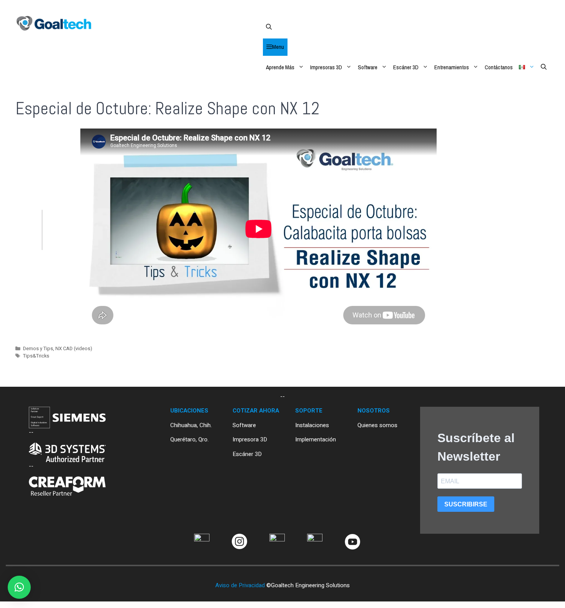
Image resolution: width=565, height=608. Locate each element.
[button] (19, 587)
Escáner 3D (406, 67)
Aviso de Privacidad (240, 585)
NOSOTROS (373, 410)
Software (367, 67)
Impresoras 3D (326, 67)
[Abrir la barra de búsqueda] (406, 26)
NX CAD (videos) (73, 348)
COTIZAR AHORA (256, 410)
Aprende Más (280, 67)
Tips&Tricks (36, 355)
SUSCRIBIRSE (465, 504)
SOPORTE (308, 410)
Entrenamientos (451, 67)
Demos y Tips (38, 348)
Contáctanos (499, 67)
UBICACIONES (189, 410)
